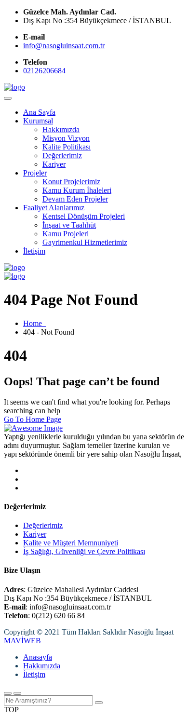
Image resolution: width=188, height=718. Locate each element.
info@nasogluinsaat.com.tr (64, 45)
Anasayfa (37, 657)
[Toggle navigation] (8, 98)
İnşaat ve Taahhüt (69, 225)
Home (34, 323)
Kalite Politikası (66, 147)
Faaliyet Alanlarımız (53, 207)
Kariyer (54, 164)
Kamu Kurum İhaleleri (76, 190)
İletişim (34, 251)
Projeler (35, 173)
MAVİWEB (22, 641)
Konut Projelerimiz (71, 181)
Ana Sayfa (39, 112)
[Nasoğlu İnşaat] (14, 87)
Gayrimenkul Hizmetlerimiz (84, 242)
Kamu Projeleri (65, 234)
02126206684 (44, 71)
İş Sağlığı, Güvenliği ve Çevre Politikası (84, 551)
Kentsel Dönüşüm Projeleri (83, 216)
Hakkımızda (61, 129)
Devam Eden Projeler (75, 199)
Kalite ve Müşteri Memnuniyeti (70, 543)
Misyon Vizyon (66, 138)
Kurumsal (38, 121)
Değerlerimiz (62, 155)
